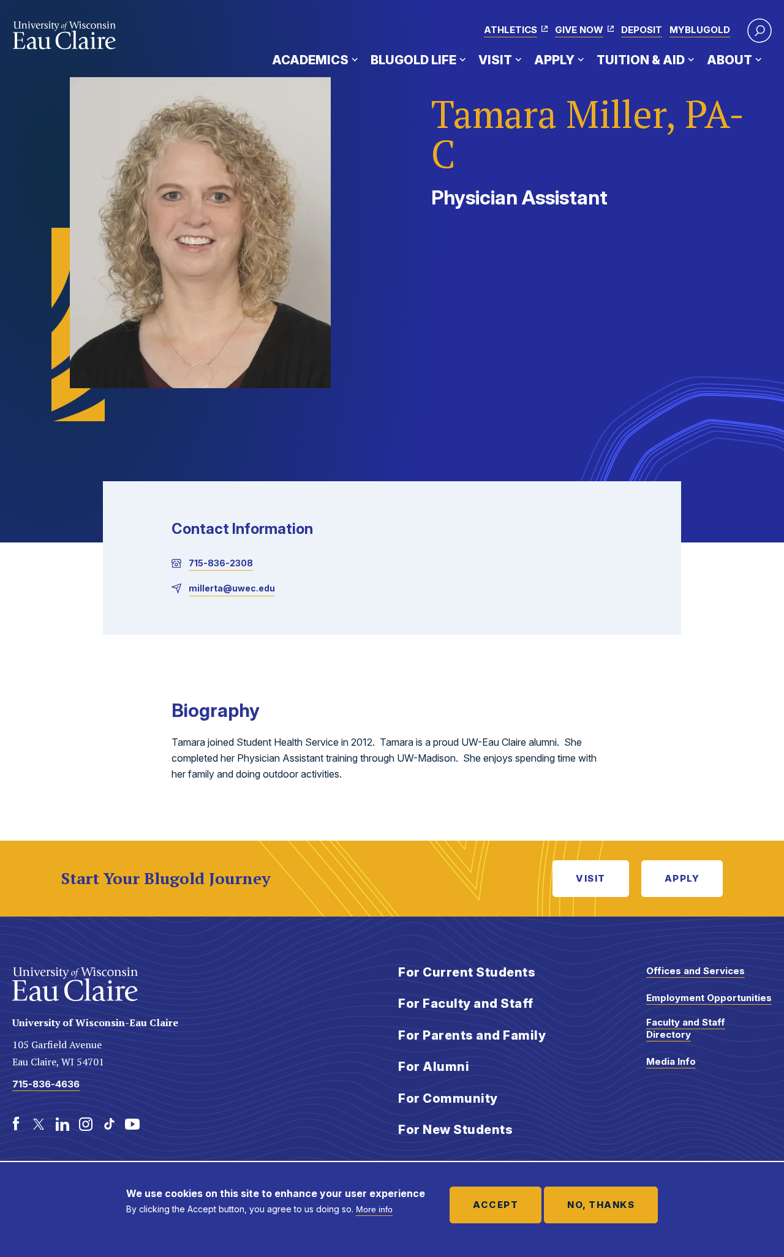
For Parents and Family (472, 1035)
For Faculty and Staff (465, 1003)
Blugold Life (413, 60)
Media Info (671, 1061)
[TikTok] (109, 1124)
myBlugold (699, 30)
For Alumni (433, 1066)
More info (374, 1209)
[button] (759, 30)
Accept (495, 1204)
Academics (310, 60)
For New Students (455, 1129)
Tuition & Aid (641, 60)
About (729, 60)
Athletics (510, 30)
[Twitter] (39, 1124)
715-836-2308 (221, 563)
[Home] (64, 35)
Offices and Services (695, 971)
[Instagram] (85, 1124)
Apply (554, 60)
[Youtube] (132, 1124)
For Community (448, 1098)
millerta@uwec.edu (232, 588)
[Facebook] (16, 1124)
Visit (495, 60)
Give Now (579, 30)
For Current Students (466, 972)
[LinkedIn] (62, 1124)
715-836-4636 (46, 1084)
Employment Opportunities (709, 998)
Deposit (641, 30)
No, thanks (601, 1204)
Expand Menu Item (354, 59)
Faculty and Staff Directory (685, 1028)
